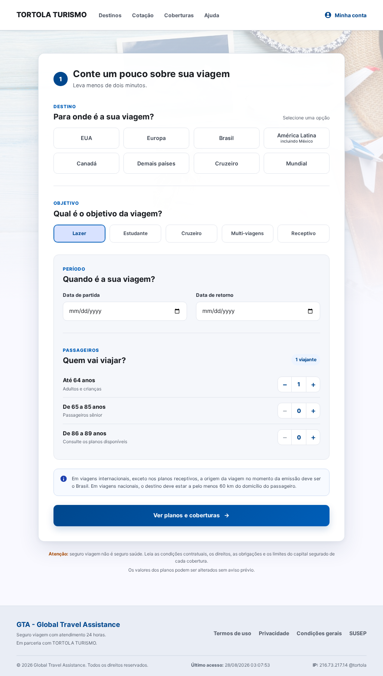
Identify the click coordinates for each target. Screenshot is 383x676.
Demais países (156, 163)
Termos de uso (232, 633)
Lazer (79, 233)
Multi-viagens (247, 233)
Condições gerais (319, 633)
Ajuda (211, 15)
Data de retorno (214, 295)
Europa (156, 138)
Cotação (143, 15)
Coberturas (179, 15)
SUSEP (358, 633)
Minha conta (351, 15)
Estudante (135, 233)
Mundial (296, 163)
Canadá (86, 163)
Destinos (110, 15)
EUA (86, 138)
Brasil (226, 138)
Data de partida (81, 295)
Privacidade (274, 633)
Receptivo (303, 233)
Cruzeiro (226, 163)
